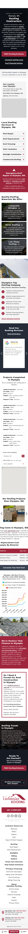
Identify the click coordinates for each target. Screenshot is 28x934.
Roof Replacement (14, 850)
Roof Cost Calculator (14, 871)
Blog (14, 897)
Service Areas (14, 889)
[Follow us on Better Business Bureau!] (15, 815)
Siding (14, 856)
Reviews (14, 892)
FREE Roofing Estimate (14, 54)
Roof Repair (14, 847)
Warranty (14, 829)
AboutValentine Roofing (14, 885)
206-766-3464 (19, 918)
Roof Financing (14, 877)
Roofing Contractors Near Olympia (13, 782)
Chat (24, 931)
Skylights (14, 853)
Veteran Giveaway (14, 894)
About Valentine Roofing (11, 318)
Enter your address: (10, 452)
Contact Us (14, 931)
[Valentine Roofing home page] (14, 798)
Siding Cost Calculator (14, 874)
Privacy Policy (14, 903)
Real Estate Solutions (14, 865)
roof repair (20, 34)
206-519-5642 (21, 911)
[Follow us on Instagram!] (8, 815)
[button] (2, 353)
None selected (8, 463)
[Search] (23, 456)
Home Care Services (14, 862)
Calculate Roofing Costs (14, 60)
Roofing (14, 844)
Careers (14, 900)
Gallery (14, 834)
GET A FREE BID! (14, 810)
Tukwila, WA (9, 918)
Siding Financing (14, 880)
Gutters (14, 859)
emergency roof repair (13, 36)
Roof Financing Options (14, 63)
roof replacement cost (11, 530)
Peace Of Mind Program (14, 840)
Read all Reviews (14, 334)
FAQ (14, 837)
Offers (14, 831)
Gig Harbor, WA (10, 911)
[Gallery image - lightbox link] (14, 513)
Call (5, 931)
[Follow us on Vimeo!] (19, 815)
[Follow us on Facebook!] (12, 815)
